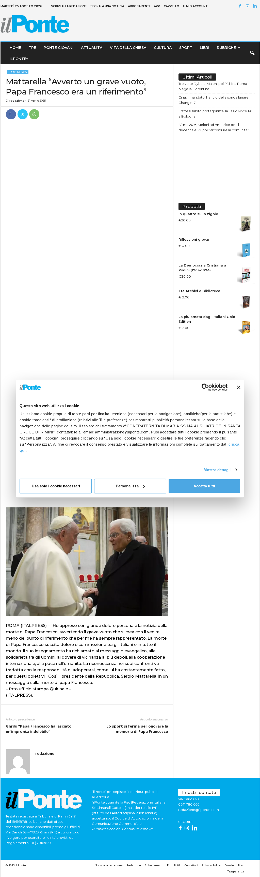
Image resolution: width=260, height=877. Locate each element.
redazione (16, 100)
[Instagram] (248, 6)
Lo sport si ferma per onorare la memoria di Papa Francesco (137, 728)
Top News (18, 72)
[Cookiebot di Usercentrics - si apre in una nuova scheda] (205, 387)
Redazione (133, 865)
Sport (185, 47)
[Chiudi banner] (238, 387)
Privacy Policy (211, 865)
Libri (204, 47)
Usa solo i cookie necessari (56, 486)
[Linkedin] (256, 6)
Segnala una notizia (107, 6)
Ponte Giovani (58, 47)
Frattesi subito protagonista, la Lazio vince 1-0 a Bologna (215, 113)
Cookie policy (233, 865)
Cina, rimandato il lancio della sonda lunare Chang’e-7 (213, 100)
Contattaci (191, 865)
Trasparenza (235, 871)
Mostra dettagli (217, 470)
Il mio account (195, 6)
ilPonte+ (19, 58)
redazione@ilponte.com (198, 810)
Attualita (91, 47)
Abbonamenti (139, 6)
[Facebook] (241, 6)
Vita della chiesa (128, 47)
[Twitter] (23, 114)
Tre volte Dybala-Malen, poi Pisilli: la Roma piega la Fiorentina (212, 86)
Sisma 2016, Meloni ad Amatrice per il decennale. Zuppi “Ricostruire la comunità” (213, 127)
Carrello (171, 6)
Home (15, 47)
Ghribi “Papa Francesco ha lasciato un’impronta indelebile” (39, 728)
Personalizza (127, 486)
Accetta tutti (204, 486)
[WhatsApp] (34, 114)
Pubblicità (174, 865)
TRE (32, 47)
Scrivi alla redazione (69, 6)
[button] (252, 53)
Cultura (163, 47)
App (157, 6)
